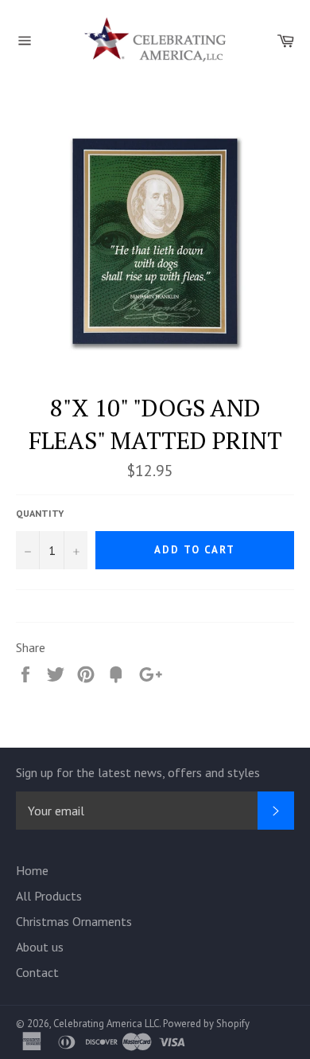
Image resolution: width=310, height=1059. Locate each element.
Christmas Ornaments (74, 921)
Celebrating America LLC (106, 1023)
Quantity (40, 513)
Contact (37, 972)
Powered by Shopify (206, 1023)
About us (40, 947)
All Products (49, 896)
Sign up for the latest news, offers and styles (138, 772)
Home (32, 870)
